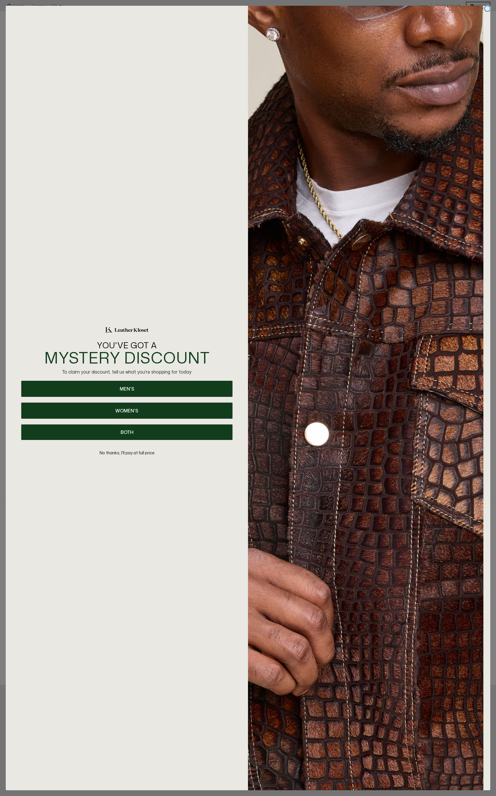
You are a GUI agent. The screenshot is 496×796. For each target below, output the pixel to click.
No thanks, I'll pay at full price (127, 452)
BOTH (127, 432)
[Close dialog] (487, 8)
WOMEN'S (126, 410)
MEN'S (127, 389)
